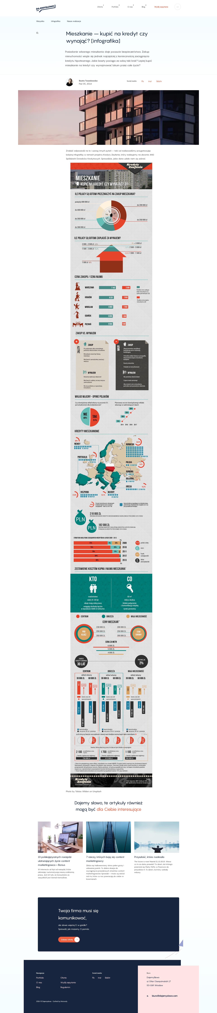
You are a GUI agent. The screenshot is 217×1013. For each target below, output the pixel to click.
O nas (130, 6)
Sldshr (159, 81)
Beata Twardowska (88, 81)
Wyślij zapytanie (161, 7)
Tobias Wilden (82, 791)
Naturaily (64, 1001)
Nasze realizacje (74, 21)
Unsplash (97, 791)
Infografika (55, 21)
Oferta (100, 6)
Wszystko (40, 21)
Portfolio (115, 6)
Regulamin (65, 987)
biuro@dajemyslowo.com (165, 995)
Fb (143, 81)
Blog (143, 6)
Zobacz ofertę (65, 940)
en (178, 7)
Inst (150, 81)
